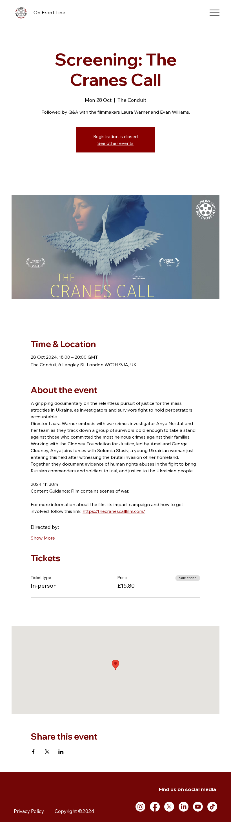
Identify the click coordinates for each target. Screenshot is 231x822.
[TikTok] (212, 807)
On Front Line (49, 12)
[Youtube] (198, 807)
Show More (43, 538)
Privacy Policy (29, 811)
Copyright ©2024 (74, 811)
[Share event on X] (47, 751)
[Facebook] (155, 807)
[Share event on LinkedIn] (61, 751)
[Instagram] (140, 807)
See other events (115, 143)
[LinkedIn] (183, 807)
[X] (169, 807)
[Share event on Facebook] (33, 751)
